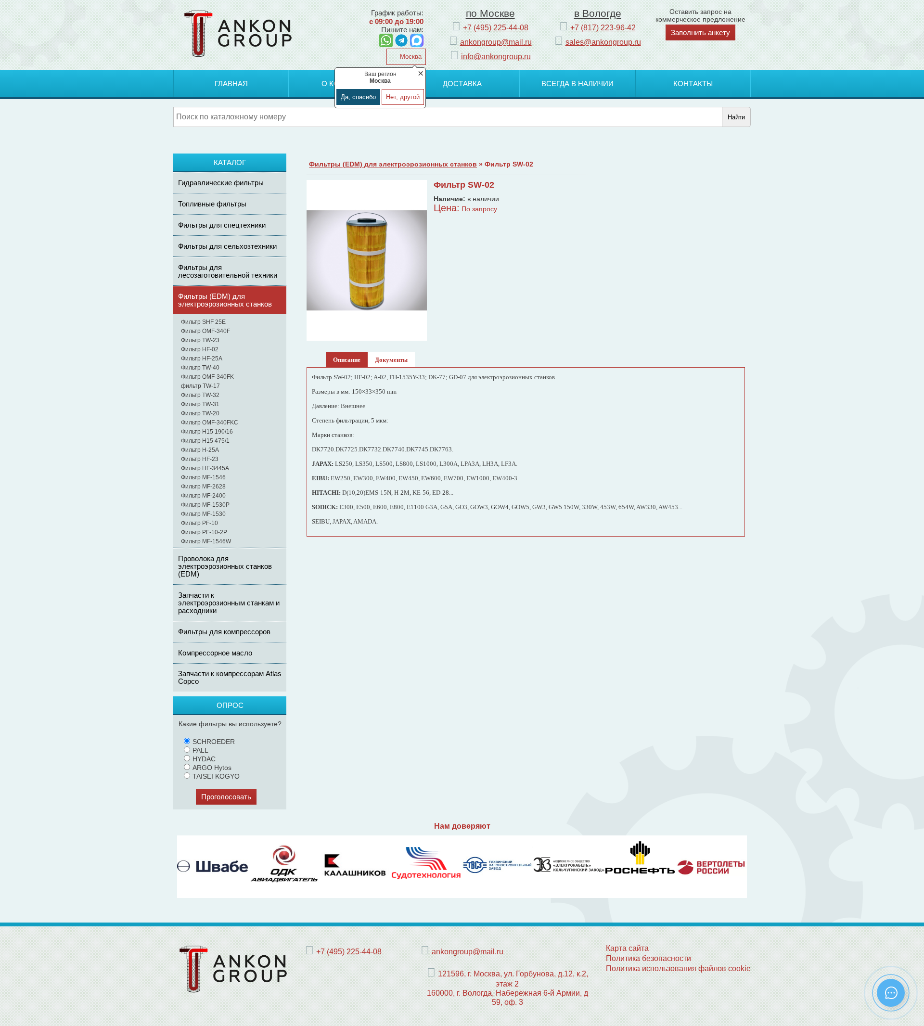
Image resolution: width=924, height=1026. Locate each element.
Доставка (462, 83)
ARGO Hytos (211, 767)
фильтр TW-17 (200, 386)
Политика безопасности (648, 958)
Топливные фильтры (212, 204)
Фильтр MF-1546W (206, 541)
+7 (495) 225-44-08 (495, 27)
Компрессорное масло (215, 653)
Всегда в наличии (577, 83)
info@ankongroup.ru (496, 56)
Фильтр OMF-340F (205, 331)
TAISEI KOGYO (216, 776)
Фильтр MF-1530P (205, 504)
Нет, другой (403, 97)
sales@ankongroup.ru (603, 42)
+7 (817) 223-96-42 (603, 27)
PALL (200, 750)
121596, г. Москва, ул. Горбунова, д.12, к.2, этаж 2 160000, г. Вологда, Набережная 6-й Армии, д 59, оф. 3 (507, 987)
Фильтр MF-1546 (203, 477)
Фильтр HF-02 (199, 349)
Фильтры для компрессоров (224, 632)
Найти (736, 117)
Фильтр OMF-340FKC (209, 422)
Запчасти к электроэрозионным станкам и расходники (229, 603)
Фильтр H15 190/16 (207, 431)
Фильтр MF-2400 (203, 495)
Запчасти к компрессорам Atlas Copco (230, 677)
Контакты (693, 83)
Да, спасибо (358, 97)
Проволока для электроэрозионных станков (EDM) (225, 566)
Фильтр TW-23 (200, 340)
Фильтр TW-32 (200, 395)
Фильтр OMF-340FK (207, 376)
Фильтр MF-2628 (203, 486)
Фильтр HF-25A (201, 358)
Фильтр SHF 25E (203, 322)
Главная (231, 83)
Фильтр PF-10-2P (204, 532)
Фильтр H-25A (200, 450)
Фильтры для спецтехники (222, 225)
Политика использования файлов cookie (678, 968)
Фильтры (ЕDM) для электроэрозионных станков (225, 300)
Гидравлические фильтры (221, 183)
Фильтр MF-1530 (203, 514)
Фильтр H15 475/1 (205, 440)
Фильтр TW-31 (200, 404)
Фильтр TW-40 (200, 367)
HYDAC (204, 759)
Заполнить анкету (700, 32)
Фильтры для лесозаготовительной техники (227, 271)
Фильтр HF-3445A (205, 468)
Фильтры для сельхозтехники (227, 246)
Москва (410, 56)
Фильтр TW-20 (200, 413)
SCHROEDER (213, 741)
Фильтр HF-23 (199, 459)
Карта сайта (627, 948)
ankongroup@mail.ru (496, 42)
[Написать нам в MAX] (417, 40)
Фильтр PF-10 (199, 523)
